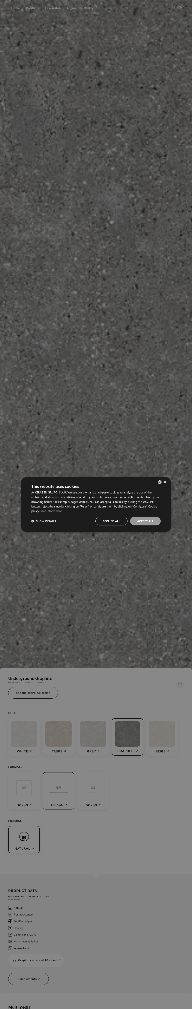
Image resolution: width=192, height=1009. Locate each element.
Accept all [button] (145, 521)
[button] (43, 521)
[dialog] (96, 504)
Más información (51, 511)
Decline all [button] (111, 521)
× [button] (165, 482)
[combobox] (160, 482)
